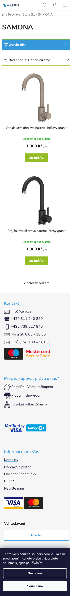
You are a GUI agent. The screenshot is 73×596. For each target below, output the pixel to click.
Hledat (36, 535)
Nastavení (35, 573)
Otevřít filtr (17, 45)
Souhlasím (35, 586)
